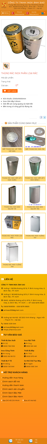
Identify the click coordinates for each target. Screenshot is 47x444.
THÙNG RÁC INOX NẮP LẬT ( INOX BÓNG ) (35, 179)
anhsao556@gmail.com (14, 310)
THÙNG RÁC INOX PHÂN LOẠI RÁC (12, 237)
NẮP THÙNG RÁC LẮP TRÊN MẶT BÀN (12, 150)
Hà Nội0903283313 (34, 13)
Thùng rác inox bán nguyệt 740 (35, 208)
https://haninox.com (12, 330)
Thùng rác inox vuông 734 (12, 265)
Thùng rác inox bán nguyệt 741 (12, 208)
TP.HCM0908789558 (19, 13)
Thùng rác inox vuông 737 (35, 237)
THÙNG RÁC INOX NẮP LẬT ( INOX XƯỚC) (12, 179)
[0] (42, 13)
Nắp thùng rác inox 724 (35, 149)
